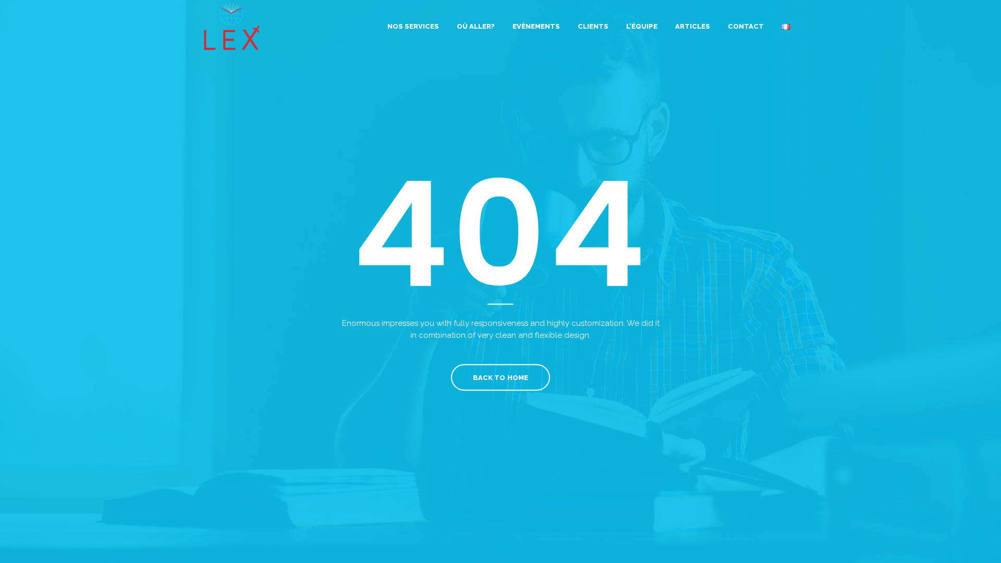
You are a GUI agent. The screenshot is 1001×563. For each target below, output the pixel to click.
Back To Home (500, 378)
